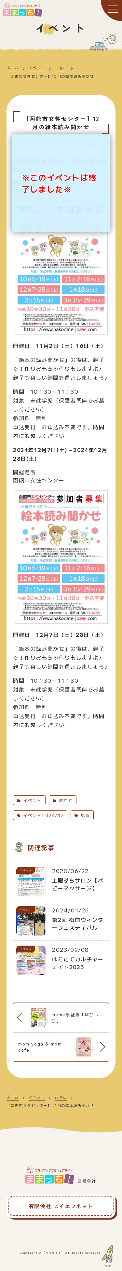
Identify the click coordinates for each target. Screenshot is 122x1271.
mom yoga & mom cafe (40, 1047)
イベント (37, 67)
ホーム (13, 67)
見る (84, 815)
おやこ (61, 67)
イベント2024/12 (42, 815)
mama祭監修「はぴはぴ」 (75, 1017)
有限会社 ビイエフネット (61, 1206)
